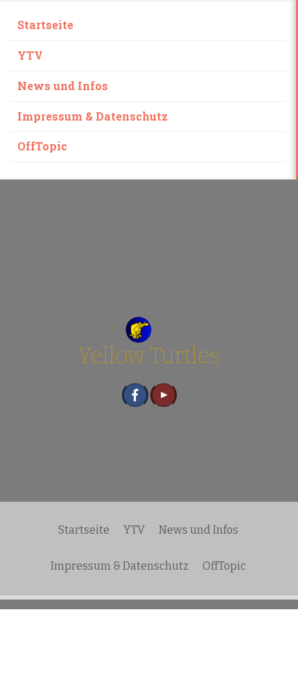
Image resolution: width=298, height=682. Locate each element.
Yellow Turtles (149, 355)
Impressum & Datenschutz (92, 116)
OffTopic (42, 146)
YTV (30, 55)
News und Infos (62, 85)
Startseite (45, 24)
